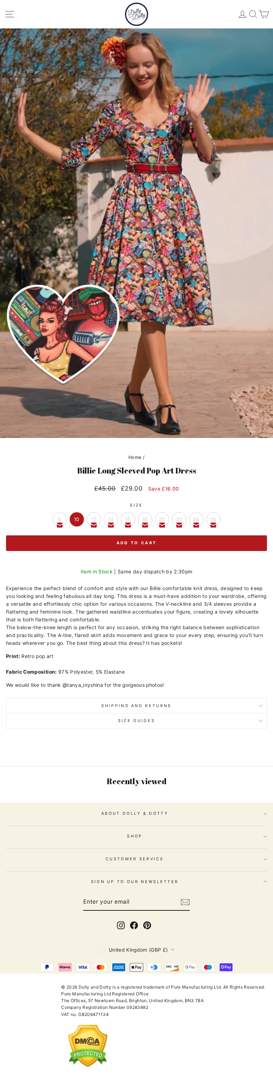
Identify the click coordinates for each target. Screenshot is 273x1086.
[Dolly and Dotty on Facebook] (134, 925)
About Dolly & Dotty (134, 813)
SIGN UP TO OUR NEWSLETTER (135, 881)
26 (213, 519)
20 (162, 519)
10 (77, 519)
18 (145, 519)
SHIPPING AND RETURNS (136, 705)
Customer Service (135, 858)
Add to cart (136, 542)
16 (128, 519)
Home (134, 457)
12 (94, 519)
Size (136, 505)
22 (179, 519)
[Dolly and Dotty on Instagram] (121, 925)
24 (196, 519)
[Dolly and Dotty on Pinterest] (147, 925)
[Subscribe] (185, 902)
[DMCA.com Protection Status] (87, 1072)
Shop (134, 836)
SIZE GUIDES (136, 720)
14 (111, 519)
